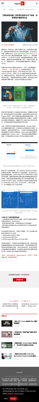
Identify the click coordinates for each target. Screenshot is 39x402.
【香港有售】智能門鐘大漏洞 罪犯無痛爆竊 (25, 333)
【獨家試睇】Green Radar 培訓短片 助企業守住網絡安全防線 (25, 344)
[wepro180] (19, 3)
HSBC (17, 69)
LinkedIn (4, 69)
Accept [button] (13, 398)
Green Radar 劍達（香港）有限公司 (24, 53)
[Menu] (2, 3)
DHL (11, 69)
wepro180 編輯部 (9, 45)
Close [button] (6, 398)
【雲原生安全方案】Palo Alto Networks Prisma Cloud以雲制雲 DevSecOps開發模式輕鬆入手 (25, 355)
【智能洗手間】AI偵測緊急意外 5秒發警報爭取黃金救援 (10, 306)
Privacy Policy (18, 393)
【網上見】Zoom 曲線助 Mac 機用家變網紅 (25, 322)
